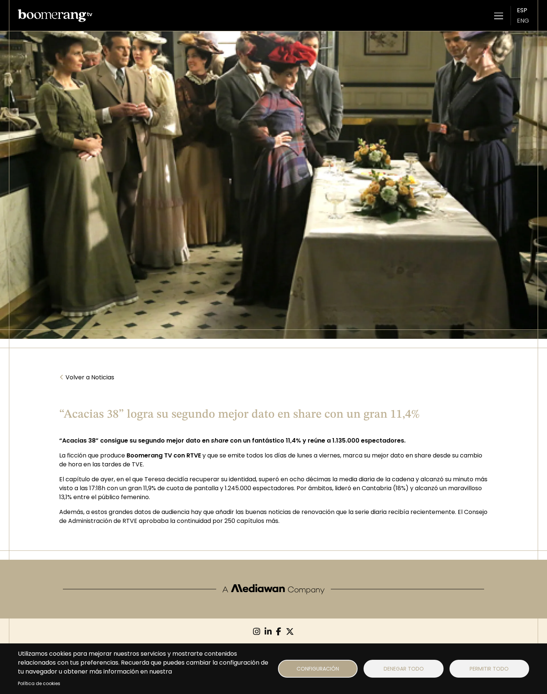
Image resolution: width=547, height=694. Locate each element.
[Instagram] (256, 631)
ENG (523, 20)
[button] (498, 16)
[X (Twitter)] (290, 631)
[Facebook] (278, 631)
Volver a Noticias (86, 377)
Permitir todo (489, 668)
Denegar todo (404, 668)
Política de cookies (39, 683)
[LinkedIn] (268, 631)
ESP (522, 10)
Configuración (318, 668)
